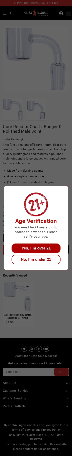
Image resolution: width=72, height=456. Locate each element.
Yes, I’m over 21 (36, 248)
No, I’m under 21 (36, 259)
